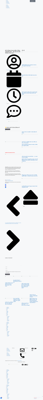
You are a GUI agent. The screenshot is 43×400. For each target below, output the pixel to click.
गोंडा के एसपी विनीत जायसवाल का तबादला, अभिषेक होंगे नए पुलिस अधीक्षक (29, 145)
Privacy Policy (8, 3)
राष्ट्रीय (7, 312)
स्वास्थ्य (7, 329)
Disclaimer (7, 6)
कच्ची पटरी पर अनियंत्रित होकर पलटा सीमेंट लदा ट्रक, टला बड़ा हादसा (29, 142)
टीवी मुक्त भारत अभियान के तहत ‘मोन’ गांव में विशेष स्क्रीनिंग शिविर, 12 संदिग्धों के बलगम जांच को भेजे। (30, 176)
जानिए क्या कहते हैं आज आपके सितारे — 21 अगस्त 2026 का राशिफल (29, 157)
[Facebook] (13, 184)
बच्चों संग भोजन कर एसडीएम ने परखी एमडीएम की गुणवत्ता (29, 132)
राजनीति (7, 374)
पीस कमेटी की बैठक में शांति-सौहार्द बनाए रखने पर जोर (29, 76)
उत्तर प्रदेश (8, 316)
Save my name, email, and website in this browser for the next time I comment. (13, 272)
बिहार (7, 319)
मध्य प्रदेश (8, 335)
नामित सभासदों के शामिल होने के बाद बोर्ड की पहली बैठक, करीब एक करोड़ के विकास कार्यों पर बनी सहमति (29, 93)
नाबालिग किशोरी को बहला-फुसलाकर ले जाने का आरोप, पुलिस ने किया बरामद (29, 65)
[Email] (13, 186)
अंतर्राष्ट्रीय (8, 307)
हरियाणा (8, 383)
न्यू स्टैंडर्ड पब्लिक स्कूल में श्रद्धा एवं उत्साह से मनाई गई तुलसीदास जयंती (29, 187)
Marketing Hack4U (19, 360)
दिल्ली (7, 380)
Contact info (7, 2)
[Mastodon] (13, 185)
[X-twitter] (34, 348)
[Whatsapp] (32, 350)
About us (7, 5)
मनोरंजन (7, 326)
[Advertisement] (21, 342)
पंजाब (7, 318)
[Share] (13, 187)
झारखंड (8, 332)
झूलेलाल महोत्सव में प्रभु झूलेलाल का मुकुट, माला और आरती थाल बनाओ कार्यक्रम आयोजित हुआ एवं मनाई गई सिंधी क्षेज (30, 160)
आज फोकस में (8, 370)
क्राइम (7, 371)
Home (7, 0)
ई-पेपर (7, 377)
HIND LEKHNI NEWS (10, 180)
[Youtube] (35, 348)
